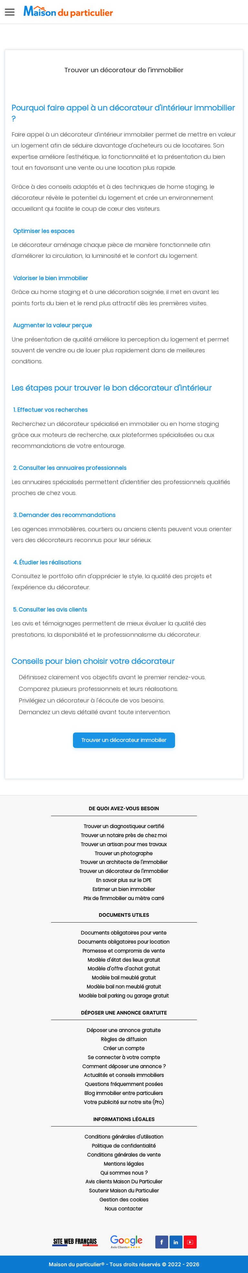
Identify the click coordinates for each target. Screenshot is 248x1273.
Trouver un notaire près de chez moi (124, 835)
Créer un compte (124, 1048)
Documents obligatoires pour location (124, 941)
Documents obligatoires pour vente (124, 932)
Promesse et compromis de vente (124, 950)
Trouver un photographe (124, 853)
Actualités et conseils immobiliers (124, 1075)
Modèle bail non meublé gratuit (124, 986)
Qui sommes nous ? (124, 1172)
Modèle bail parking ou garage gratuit (124, 995)
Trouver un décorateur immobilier (124, 740)
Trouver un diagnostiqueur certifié (124, 826)
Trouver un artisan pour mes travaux (124, 844)
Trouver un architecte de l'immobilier (124, 862)
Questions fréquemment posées (124, 1084)
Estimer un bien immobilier (124, 889)
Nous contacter (124, 1208)
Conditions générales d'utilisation (124, 1136)
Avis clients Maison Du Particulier (124, 1181)
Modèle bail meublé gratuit (124, 977)
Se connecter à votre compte (124, 1057)
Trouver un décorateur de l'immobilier (123, 871)
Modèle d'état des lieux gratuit (124, 959)
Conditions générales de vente (124, 1154)
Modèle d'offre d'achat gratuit (124, 968)
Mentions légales (124, 1163)
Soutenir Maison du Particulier (124, 1190)
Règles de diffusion (124, 1039)
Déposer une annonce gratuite (124, 1030)
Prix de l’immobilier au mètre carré (124, 898)
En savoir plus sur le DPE (123, 880)
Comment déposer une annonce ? (124, 1066)
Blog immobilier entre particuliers (124, 1093)
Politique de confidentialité (124, 1145)
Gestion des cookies (124, 1199)
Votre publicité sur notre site (124, 1102)
